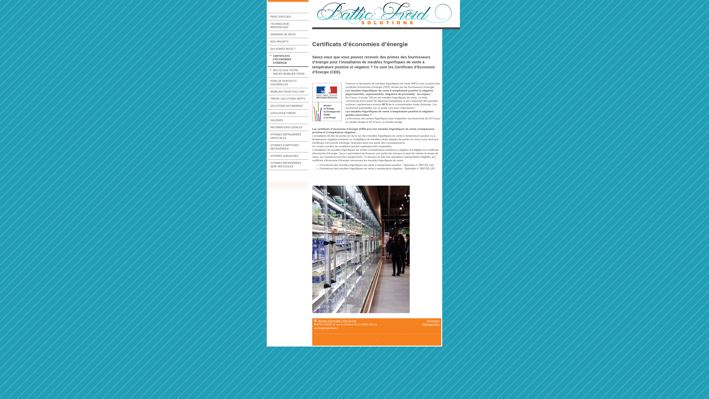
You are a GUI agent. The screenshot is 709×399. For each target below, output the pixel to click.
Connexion (433, 320)
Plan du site (349, 320)
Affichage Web (430, 324)
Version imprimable (329, 320)
